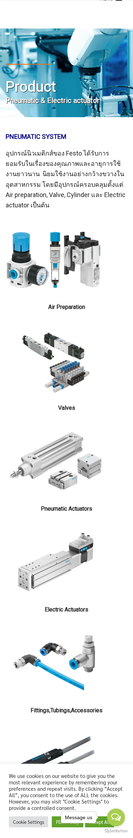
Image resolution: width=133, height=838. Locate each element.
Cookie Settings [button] (28, 822)
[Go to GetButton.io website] (116, 831)
